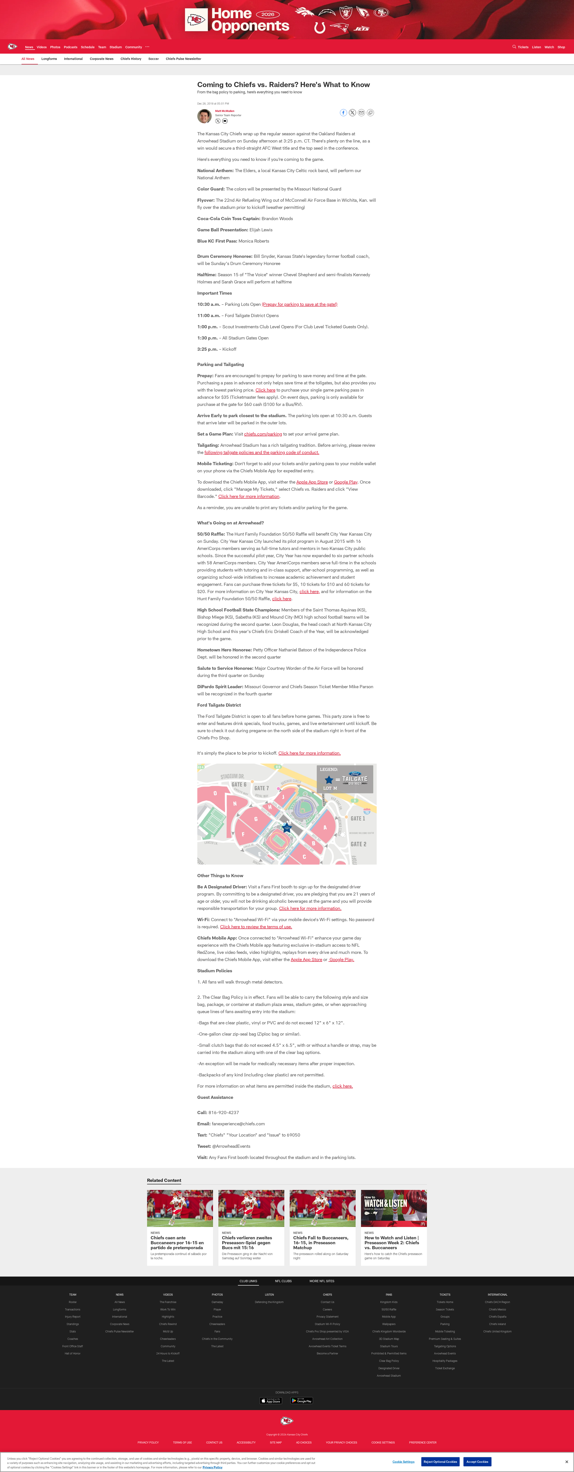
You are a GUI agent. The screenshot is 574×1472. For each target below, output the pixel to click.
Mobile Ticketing (445, 1331)
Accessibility (246, 1442)
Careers (327, 1309)
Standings (73, 1323)
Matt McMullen (224, 110)
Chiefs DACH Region (497, 1301)
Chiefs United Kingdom (497, 1331)
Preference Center (423, 1442)
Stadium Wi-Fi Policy (327, 1323)
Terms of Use (182, 1442)
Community (168, 1346)
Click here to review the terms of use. (256, 926)
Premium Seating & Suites (445, 1338)
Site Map (276, 1442)
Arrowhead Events (445, 1353)
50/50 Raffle (389, 1309)
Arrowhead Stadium (389, 1375)
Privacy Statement (328, 1316)
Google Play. (341, 959)
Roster (73, 1301)
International (119, 1316)
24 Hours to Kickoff (168, 1353)
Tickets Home (445, 1301)
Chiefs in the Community (217, 1338)
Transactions (72, 1309)
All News (120, 1301)
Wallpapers (389, 1323)
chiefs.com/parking (263, 433)
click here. (343, 1086)
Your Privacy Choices (341, 1442)
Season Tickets (445, 1309)
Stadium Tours (389, 1346)
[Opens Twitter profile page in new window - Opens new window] (218, 121)
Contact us (214, 1442)
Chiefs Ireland (497, 1323)
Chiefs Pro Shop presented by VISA (327, 1331)
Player (217, 1309)
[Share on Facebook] (343, 115)
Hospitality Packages (445, 1360)
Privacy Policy (148, 1442)
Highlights (168, 1316)
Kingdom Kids (389, 1301)
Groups (445, 1316)
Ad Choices (304, 1442)
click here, (310, 591)
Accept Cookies (477, 1461)
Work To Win (168, 1309)
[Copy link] (370, 113)
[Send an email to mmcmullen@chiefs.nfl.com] (225, 121)
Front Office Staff (72, 1346)
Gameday (217, 1301)
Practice (217, 1316)
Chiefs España (497, 1316)
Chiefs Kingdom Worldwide (389, 1331)
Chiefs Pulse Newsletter (119, 1331)
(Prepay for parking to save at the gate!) (299, 304)
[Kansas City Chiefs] (287, 1421)
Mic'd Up (168, 1331)
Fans (217, 1331)
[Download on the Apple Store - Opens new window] (270, 1401)
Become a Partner (327, 1353)
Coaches (72, 1338)
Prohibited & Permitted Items (389, 1353)
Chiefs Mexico (497, 1309)
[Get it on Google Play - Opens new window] (301, 1402)
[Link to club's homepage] (12, 46)
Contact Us (327, 1301)
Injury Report (72, 1316)
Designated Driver (389, 1368)
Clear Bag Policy (389, 1360)
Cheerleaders (168, 1338)
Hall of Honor (72, 1353)
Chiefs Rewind (168, 1323)
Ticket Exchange (445, 1368)
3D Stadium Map (389, 1338)
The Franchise (168, 1301)
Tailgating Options (445, 1346)
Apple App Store (312, 481)
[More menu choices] (147, 46)
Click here (265, 389)
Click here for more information (248, 496)
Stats (73, 1331)
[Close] (567, 1462)
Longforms (119, 1309)
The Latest (168, 1360)
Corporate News (119, 1323)
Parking (445, 1323)
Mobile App (389, 1316)
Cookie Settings (383, 1442)
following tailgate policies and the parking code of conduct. (261, 452)
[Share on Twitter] (352, 115)
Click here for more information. (309, 753)
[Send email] (361, 115)
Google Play (345, 481)
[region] (287, 1462)
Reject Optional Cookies (440, 1461)
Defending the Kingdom (269, 1301)
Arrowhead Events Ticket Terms (327, 1346)
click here (281, 598)
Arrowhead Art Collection (327, 1338)
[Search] (514, 47)
